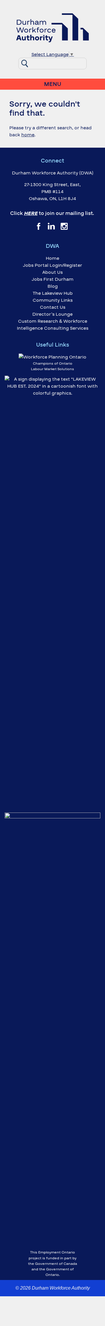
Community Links (53, 300)
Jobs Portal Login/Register (52, 265)
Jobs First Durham (53, 279)
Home (52, 258)
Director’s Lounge (52, 314)
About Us (52, 272)
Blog (53, 286)
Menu (52, 84)
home (27, 135)
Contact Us (52, 307)
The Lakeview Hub (53, 293)
